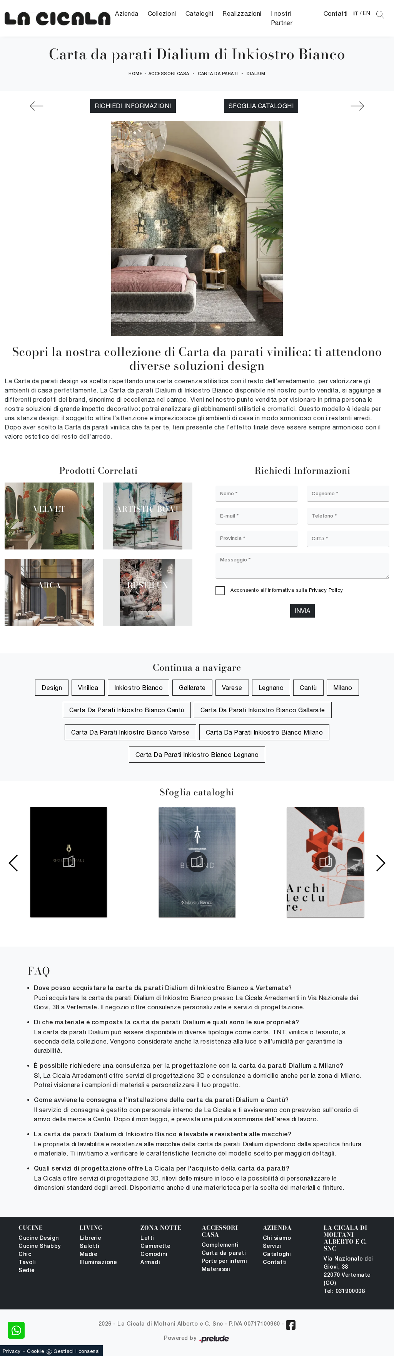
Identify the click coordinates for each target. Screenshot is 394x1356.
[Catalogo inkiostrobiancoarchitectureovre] (325, 862)
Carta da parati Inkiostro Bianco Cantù (126, 709)
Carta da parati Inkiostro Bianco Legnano (197, 754)
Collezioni (162, 13)
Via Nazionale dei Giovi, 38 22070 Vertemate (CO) (348, 1271)
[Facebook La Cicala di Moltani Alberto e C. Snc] (291, 1325)
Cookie (35, 1351)
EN (366, 13)
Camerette (155, 1246)
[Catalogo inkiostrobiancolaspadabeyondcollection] (197, 862)
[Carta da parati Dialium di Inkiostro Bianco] (57, 18)
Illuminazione (98, 1262)
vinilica (88, 687)
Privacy (12, 1351)
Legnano (271, 687)
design (52, 687)
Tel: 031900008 (344, 1291)
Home (135, 74)
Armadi (150, 1262)
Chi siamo (277, 1238)
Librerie (90, 1238)
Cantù (308, 687)
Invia (302, 610)
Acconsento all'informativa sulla (286, 590)
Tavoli (27, 1262)
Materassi (216, 1269)
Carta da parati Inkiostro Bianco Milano (264, 732)
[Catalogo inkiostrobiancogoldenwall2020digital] (68, 862)
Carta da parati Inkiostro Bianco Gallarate (262, 709)
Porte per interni (224, 1261)
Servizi (272, 1246)
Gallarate (192, 687)
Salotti (90, 1246)
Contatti (336, 13)
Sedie (26, 1270)
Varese (232, 687)
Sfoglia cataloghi (261, 105)
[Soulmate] (357, 106)
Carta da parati (218, 74)
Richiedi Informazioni (133, 105)
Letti (147, 1238)
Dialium (256, 74)
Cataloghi (199, 13)
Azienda (127, 13)
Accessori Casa (169, 74)
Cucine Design (38, 1238)
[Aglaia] (36, 106)
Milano (342, 687)
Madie (88, 1254)
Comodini (153, 1254)
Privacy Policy (326, 590)
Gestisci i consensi (76, 1351)
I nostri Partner (282, 18)
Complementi (220, 1245)
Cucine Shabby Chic (39, 1250)
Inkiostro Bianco (138, 687)
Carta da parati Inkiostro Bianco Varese (130, 732)
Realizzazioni (242, 13)
